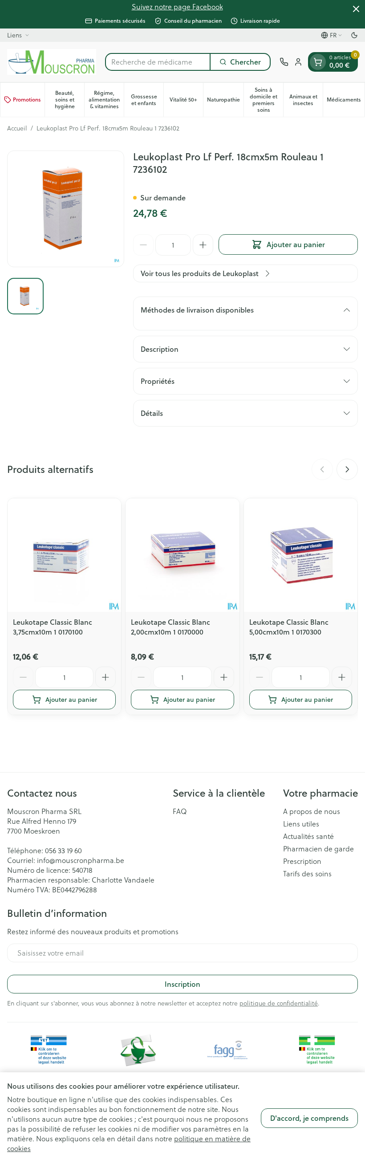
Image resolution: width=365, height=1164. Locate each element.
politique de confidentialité (278, 1003)
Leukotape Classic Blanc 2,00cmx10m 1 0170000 (170, 627)
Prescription (302, 861)
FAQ (180, 811)
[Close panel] (356, 9)
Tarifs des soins (307, 874)
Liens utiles (301, 824)
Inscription (182, 984)
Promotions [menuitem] (27, 99)
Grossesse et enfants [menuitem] (147, 100)
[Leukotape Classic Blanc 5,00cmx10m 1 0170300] (300, 555)
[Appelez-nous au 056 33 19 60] (284, 61)
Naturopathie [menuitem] (225, 101)
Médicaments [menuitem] (346, 101)
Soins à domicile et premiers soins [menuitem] (266, 100)
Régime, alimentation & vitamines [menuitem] (106, 99)
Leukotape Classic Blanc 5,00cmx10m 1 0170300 (288, 627)
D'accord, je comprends (309, 1118)
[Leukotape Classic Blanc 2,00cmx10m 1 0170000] (182, 555)
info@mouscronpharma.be (80, 860)
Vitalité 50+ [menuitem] (186, 101)
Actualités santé (308, 836)
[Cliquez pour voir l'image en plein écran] (66, 209)
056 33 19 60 (63, 850)
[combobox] (158, 62)
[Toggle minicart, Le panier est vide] (318, 62)
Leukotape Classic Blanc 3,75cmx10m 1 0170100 (52, 627)
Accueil (17, 128)
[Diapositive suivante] (347, 469)
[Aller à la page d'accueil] (51, 62)
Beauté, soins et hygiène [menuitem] (69, 99)
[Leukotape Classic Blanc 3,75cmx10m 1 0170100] (64, 555)
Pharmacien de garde (318, 849)
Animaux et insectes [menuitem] (306, 100)
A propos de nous (311, 811)
